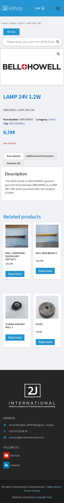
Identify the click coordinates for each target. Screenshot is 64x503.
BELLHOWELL (17, 123)
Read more (15, 274)
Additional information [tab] (39, 156)
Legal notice (54, 486)
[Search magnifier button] (57, 41)
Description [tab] (14, 156)
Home (5, 23)
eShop (13, 23)
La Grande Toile (43, 497)
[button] (58, 8)
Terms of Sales (32, 490)
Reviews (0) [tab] (13, 163)
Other (21, 23)
